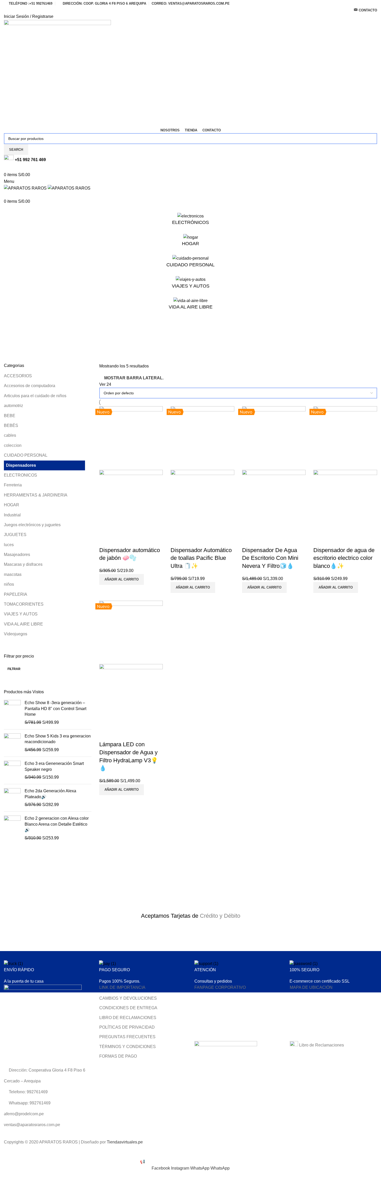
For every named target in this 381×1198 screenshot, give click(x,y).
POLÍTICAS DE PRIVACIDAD (127, 1027)
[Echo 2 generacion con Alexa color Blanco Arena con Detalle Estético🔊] (12, 828)
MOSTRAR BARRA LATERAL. (134, 378)
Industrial (12, 515)
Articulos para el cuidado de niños (35, 396)
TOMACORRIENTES (24, 604)
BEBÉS (11, 425)
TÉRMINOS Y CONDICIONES (127, 1046)
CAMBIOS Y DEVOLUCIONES (128, 998)
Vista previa (105, 539)
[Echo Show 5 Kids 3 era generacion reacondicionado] (12, 743)
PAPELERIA (15, 594)
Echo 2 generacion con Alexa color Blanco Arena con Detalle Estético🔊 (57, 824)
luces (9, 545)
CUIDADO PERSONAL (25, 455)
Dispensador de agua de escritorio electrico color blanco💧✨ (344, 558)
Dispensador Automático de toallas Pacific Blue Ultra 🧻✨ (201, 558)
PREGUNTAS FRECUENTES (127, 1037)
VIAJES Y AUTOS (21, 614)
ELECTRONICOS (20, 475)
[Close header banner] (6, 1152)
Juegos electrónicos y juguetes (32, 525)
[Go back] (10, 332)
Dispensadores (21, 465)
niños (9, 584)
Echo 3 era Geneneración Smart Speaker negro (54, 766)
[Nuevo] (131, 437)
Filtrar (14, 669)
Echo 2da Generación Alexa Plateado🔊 (50, 794)
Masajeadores (17, 554)
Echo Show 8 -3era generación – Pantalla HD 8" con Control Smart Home (55, 708)
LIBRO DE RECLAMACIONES (127, 1017)
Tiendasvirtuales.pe (125, 1142)
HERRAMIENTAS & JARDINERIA (35, 495)
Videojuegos (15, 634)
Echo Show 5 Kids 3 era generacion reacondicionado (58, 739)
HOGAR (11, 505)
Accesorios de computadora (29, 385)
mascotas (13, 574)
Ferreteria (13, 485)
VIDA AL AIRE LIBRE (23, 624)
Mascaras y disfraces (23, 564)
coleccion (13, 445)
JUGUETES (15, 534)
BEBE (9, 415)
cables (10, 435)
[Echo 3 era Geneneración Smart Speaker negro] (12, 770)
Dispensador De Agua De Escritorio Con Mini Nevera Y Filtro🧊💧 (270, 558)
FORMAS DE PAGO (118, 1056)
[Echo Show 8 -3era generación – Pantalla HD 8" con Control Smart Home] (12, 712)
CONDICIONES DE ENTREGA (128, 1008)
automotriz (13, 405)
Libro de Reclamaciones (321, 1045)
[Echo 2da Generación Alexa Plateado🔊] (12, 798)
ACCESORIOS (18, 376)
